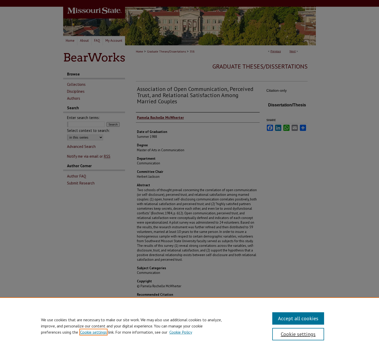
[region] (189, 325)
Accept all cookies (298, 318)
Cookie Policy (180, 332)
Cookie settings (93, 332)
